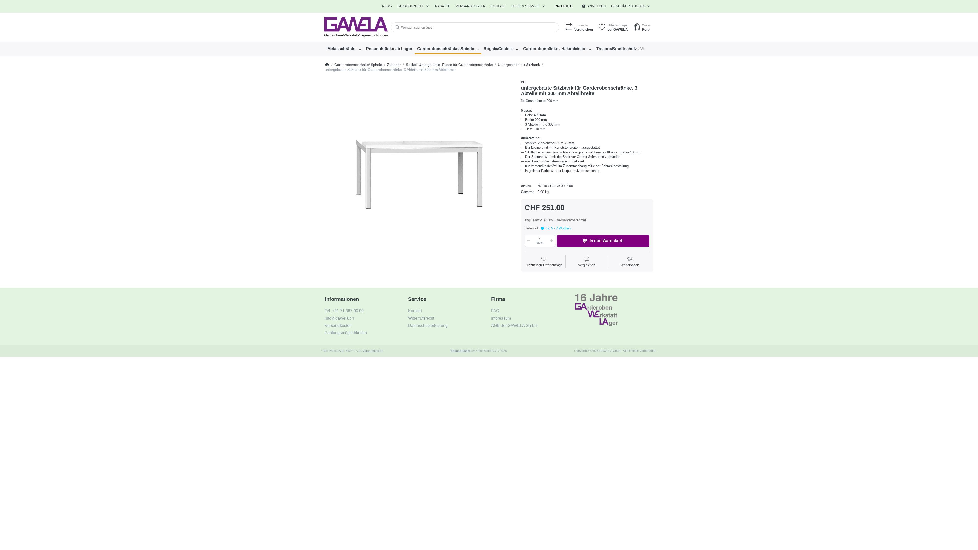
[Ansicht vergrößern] (419, 174)
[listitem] (419, 174)
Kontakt (498, 6)
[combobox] (475, 27)
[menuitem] (387, 6)
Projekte (564, 6)
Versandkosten (373, 350)
